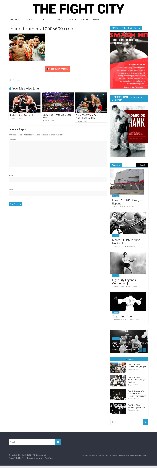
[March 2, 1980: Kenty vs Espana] (127, 170)
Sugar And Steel (122, 316)
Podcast (85, 19)
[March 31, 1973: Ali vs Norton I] (128, 213)
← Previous (15, 79)
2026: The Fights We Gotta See (57, 116)
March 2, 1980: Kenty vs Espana (127, 201)
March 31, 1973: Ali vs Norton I (126, 241)
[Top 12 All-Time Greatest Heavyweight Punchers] (119, 375)
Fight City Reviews (111, 455)
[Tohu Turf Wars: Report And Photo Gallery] (91, 94)
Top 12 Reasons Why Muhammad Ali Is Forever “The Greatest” (137, 393)
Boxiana (29, 19)
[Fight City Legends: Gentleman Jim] (128, 253)
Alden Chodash (132, 286)
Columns (60, 19)
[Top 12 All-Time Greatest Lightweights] (119, 403)
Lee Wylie (73, 19)
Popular (131, 359)
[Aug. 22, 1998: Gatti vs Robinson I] (136, 331)
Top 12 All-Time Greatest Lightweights (136, 406)
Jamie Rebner (131, 246)
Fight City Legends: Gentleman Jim (124, 281)
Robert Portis (130, 206)
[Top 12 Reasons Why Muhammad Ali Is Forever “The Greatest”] (119, 389)
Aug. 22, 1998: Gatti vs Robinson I (133, 344)
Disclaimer (138, 455)
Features (14, 19)
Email (12, 189)
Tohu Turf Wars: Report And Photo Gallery (88, 116)
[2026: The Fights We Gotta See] (58, 94)
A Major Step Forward (21, 115)
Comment (12, 139)
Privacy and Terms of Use (126, 455)
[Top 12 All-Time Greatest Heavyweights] (119, 362)
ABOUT (96, 19)
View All (142, 165)
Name (12, 175)
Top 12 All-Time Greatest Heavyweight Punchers (136, 379)
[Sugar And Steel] (128, 293)
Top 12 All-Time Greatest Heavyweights (137, 365)
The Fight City (45, 19)
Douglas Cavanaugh (135, 319)
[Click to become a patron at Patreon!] (57, 66)
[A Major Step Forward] (24, 94)
